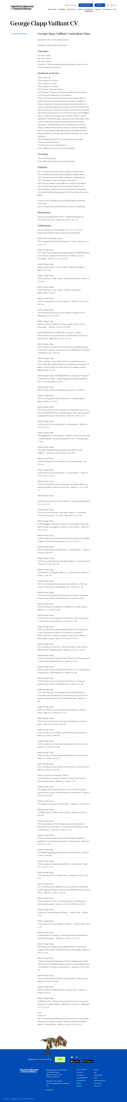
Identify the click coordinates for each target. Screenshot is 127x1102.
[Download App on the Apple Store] (75, 1061)
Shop (95, 1072)
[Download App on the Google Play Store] (88, 1061)
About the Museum (81, 1069)
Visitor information (81, 1077)
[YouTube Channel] (71, 1057)
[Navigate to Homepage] (22, 7)
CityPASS (96, 1069)
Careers (78, 1083)
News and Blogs (98, 1075)
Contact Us (79, 1072)
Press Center (97, 1086)
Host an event (97, 1083)
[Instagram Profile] (76, 1057)
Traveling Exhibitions (99, 1080)
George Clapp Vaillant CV (44, 24)
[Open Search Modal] (108, 5)
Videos (95, 1077)
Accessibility (80, 1075)
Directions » (50, 1089)
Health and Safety (81, 1080)
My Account (114, 5)
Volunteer (79, 1086)
